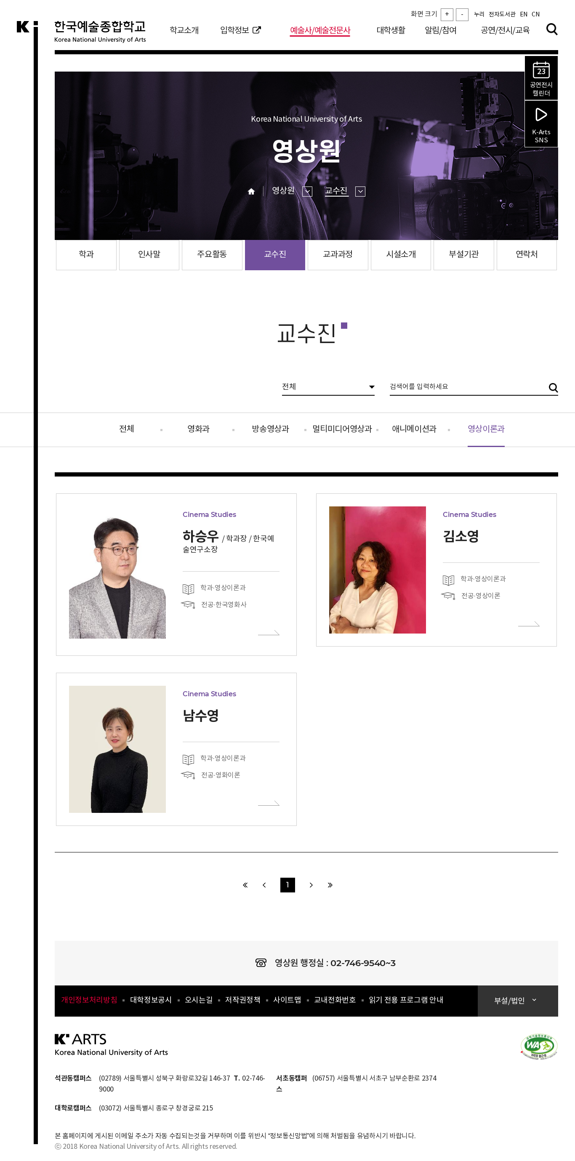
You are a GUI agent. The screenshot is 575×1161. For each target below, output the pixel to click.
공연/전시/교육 (505, 31)
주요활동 (212, 255)
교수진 (337, 191)
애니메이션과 (414, 429)
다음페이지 (311, 885)
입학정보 (234, 31)
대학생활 (390, 31)
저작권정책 (242, 1000)
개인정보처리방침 (89, 1000)
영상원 (284, 191)
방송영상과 (270, 429)
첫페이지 (245, 885)
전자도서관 (502, 14)
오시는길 (199, 1000)
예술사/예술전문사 (320, 31)
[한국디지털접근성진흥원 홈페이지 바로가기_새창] (539, 1046)
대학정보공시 (151, 1000)
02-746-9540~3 (362, 963)
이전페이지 (264, 885)
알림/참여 (440, 31)
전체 (126, 429)
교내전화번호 (335, 1000)
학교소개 (184, 31)
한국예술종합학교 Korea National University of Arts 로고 (105, 35)
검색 (551, 29)
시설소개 (401, 255)
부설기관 (464, 255)
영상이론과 (486, 423)
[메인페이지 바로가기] (112, 1045)
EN (523, 14)
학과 (86, 255)
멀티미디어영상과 (342, 429)
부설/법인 (509, 1001)
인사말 (149, 255)
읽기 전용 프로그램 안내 (406, 1000)
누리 (479, 14)
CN (535, 14)
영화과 (198, 429)
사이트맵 (287, 1000)
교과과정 (338, 255)
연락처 (527, 255)
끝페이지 (330, 885)
